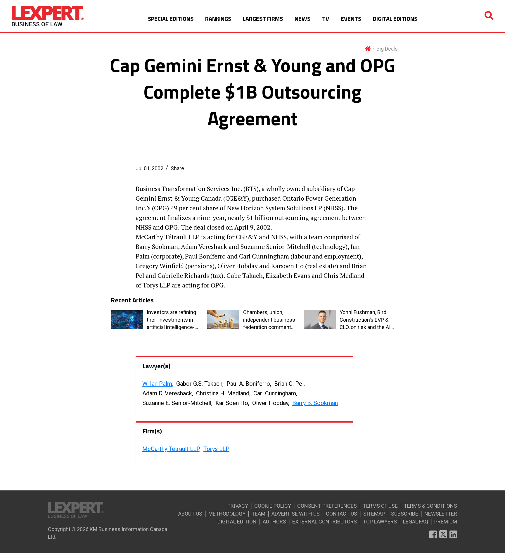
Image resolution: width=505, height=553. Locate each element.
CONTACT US (341, 514)
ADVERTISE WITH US (295, 514)
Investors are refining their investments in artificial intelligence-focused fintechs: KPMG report (171, 320)
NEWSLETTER (440, 514)
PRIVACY (237, 506)
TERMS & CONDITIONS (430, 506)
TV (325, 18)
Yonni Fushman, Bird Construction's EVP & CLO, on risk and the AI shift (365, 320)
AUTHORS (274, 521)
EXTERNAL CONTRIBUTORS (324, 521)
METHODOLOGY (226, 514)
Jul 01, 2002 (149, 168)
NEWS (302, 18)
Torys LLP (216, 448)
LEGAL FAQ (415, 521)
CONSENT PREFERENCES (327, 506)
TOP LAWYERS (380, 521)
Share (177, 168)
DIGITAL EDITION (237, 521)
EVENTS (351, 18)
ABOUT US (190, 514)
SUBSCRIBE (404, 514)
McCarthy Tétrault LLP (170, 448)
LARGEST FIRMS (263, 18)
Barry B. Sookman (315, 402)
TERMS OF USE (380, 506)
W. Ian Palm (157, 383)
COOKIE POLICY (272, 506)
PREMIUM (445, 521)
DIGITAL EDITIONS (395, 18)
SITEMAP (374, 514)
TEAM (258, 514)
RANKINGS (218, 18)
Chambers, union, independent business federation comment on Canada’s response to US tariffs (269, 320)
